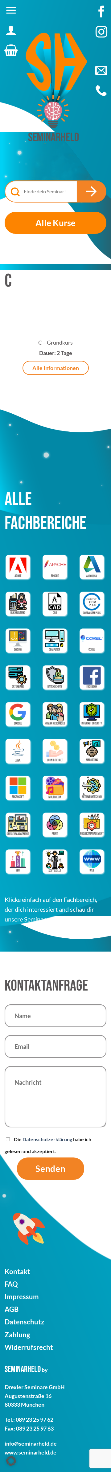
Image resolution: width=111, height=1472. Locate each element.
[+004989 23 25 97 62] (101, 90)
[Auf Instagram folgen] (101, 35)
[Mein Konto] (11, 30)
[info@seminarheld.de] (101, 70)
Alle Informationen (55, 368)
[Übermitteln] (91, 191)
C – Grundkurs (55, 342)
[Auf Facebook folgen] (101, 15)
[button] (11, 10)
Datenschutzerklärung (47, 1139)
